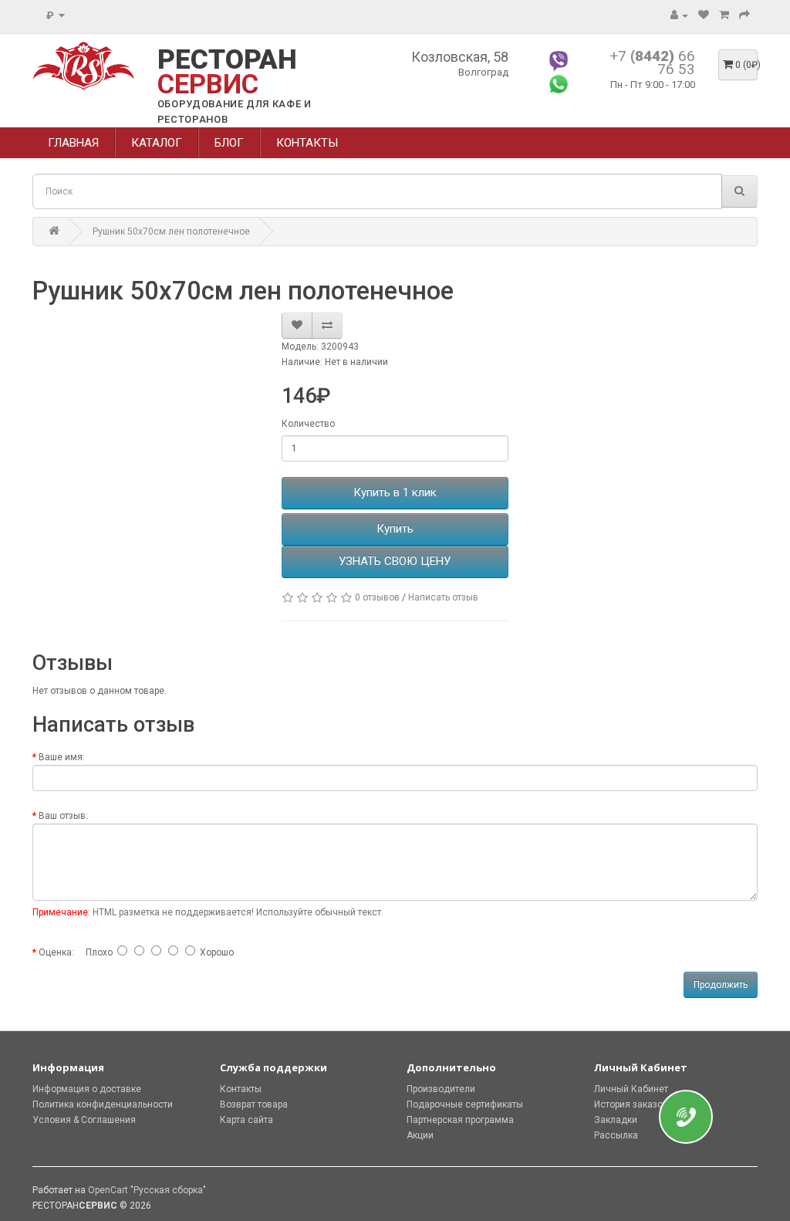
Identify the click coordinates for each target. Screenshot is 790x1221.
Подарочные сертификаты (465, 1104)
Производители (441, 1089)
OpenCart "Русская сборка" (147, 1190)
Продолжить (721, 984)
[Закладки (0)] (703, 15)
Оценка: (56, 952)
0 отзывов (377, 597)
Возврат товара (254, 1104)
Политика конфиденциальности (102, 1104)
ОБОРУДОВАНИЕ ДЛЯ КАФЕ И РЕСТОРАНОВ (234, 111)
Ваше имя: (62, 757)
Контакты (241, 1089)
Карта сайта (246, 1119)
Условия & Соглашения (84, 1119)
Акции (420, 1135)
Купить (395, 529)
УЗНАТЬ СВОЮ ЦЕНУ (395, 561)
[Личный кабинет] (679, 15)
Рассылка (616, 1135)
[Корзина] (724, 15)
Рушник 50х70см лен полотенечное (171, 231)
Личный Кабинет (631, 1089)
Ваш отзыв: (63, 815)
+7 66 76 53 (652, 62)
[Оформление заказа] (744, 15)
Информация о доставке (86, 1089)
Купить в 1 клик (395, 492)
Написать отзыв (443, 597)
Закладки (615, 1119)
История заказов (631, 1104)
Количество (308, 423)
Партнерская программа (460, 1119)
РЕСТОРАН (227, 72)
